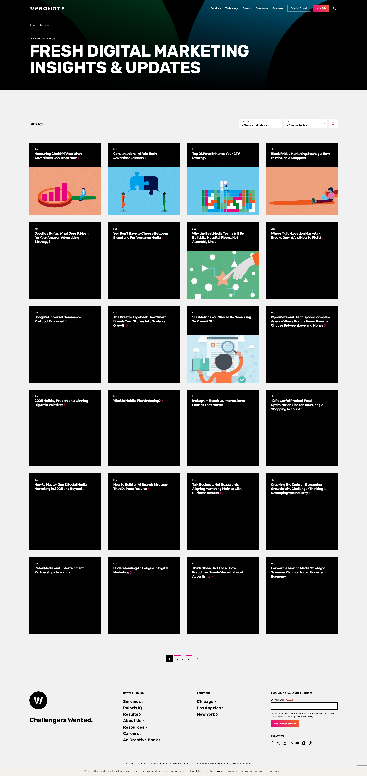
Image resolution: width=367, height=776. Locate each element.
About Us (132, 720)
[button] (260, 124)
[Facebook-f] (272, 743)
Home (32, 25)
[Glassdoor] (303, 743)
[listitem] (65, 179)
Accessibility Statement (170, 763)
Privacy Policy (307, 716)
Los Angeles (209, 708)
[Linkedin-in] (291, 743)
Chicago (205, 701)
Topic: (289, 121)
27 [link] (189, 658)
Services (132, 701)
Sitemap (154, 763)
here (218, 771)
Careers (131, 733)
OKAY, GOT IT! (232, 771)
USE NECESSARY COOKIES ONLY (252, 771)
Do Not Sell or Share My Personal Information (230, 763)
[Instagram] (284, 743)
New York (206, 714)
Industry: (246, 121)
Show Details (273, 771)
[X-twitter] (278, 743)
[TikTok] (310, 743)
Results (130, 714)
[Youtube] (297, 743)
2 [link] (177, 658)
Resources (44, 25)
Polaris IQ (132, 708)
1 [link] (169, 658)
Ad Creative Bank (140, 740)
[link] (197, 658)
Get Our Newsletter (285, 723)
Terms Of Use (188, 763)
